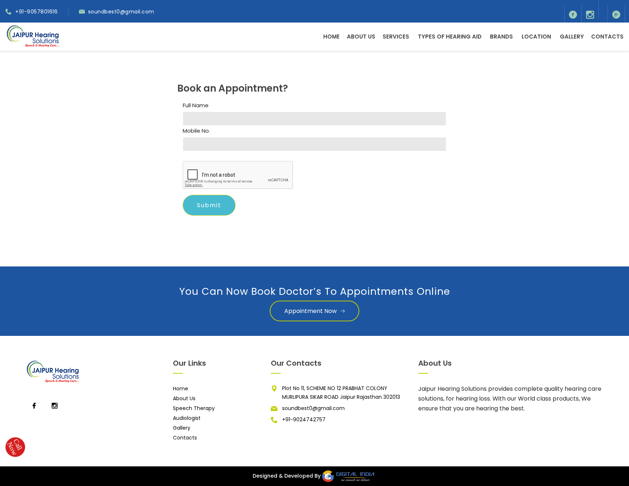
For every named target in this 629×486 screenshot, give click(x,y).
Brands (501, 36)
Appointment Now (310, 311)
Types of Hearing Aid (450, 36)
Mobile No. (196, 130)
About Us (361, 36)
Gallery (572, 36)
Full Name (196, 105)
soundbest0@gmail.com (121, 11)
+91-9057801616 (36, 11)
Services (396, 36)
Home (331, 36)
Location (536, 36)
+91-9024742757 (303, 419)
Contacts (607, 36)
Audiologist (187, 418)
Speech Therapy (194, 408)
